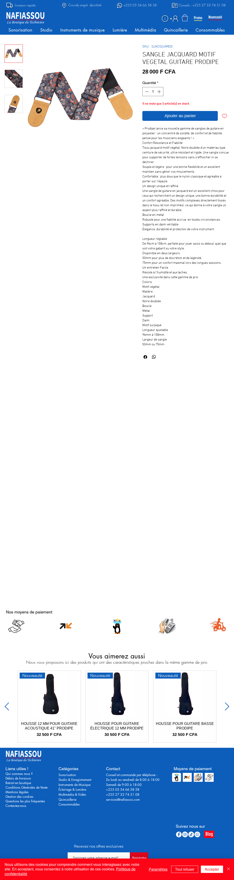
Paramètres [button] (158, 869)
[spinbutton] (152, 91)
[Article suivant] (227, 706)
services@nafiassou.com (123, 799)
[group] (117, 706)
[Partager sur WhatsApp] (154, 357)
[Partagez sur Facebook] (145, 357)
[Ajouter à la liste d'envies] (224, 116)
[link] (185, 17)
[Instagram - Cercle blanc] (185, 834)
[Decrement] (146, 91)
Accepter (212, 869)
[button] (165, 18)
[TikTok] (191, 834)
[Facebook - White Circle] (179, 834)
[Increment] (159, 91)
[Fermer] (228, 869)
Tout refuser (184, 869)
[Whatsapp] (197, 834)
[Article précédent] (7, 706)
